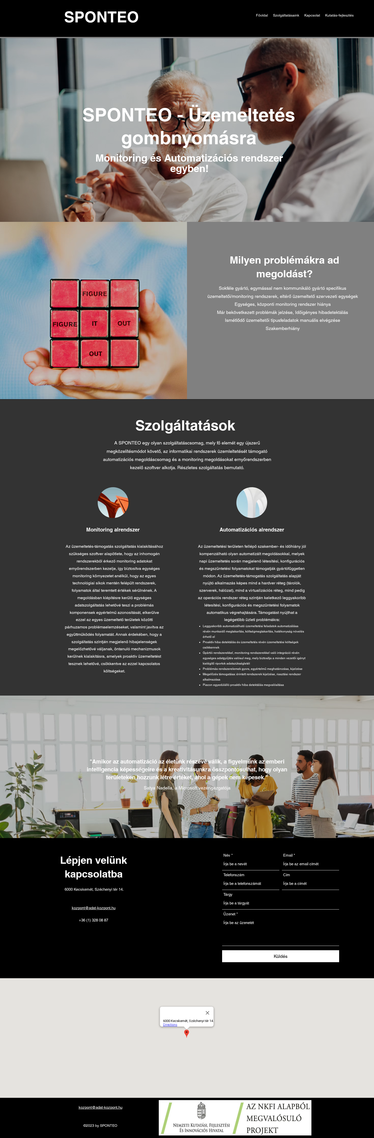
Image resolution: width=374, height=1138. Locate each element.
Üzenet (229, 914)
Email (288, 855)
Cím (286, 875)
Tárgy (228, 894)
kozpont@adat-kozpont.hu (94, 908)
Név (226, 855)
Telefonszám (233, 875)
